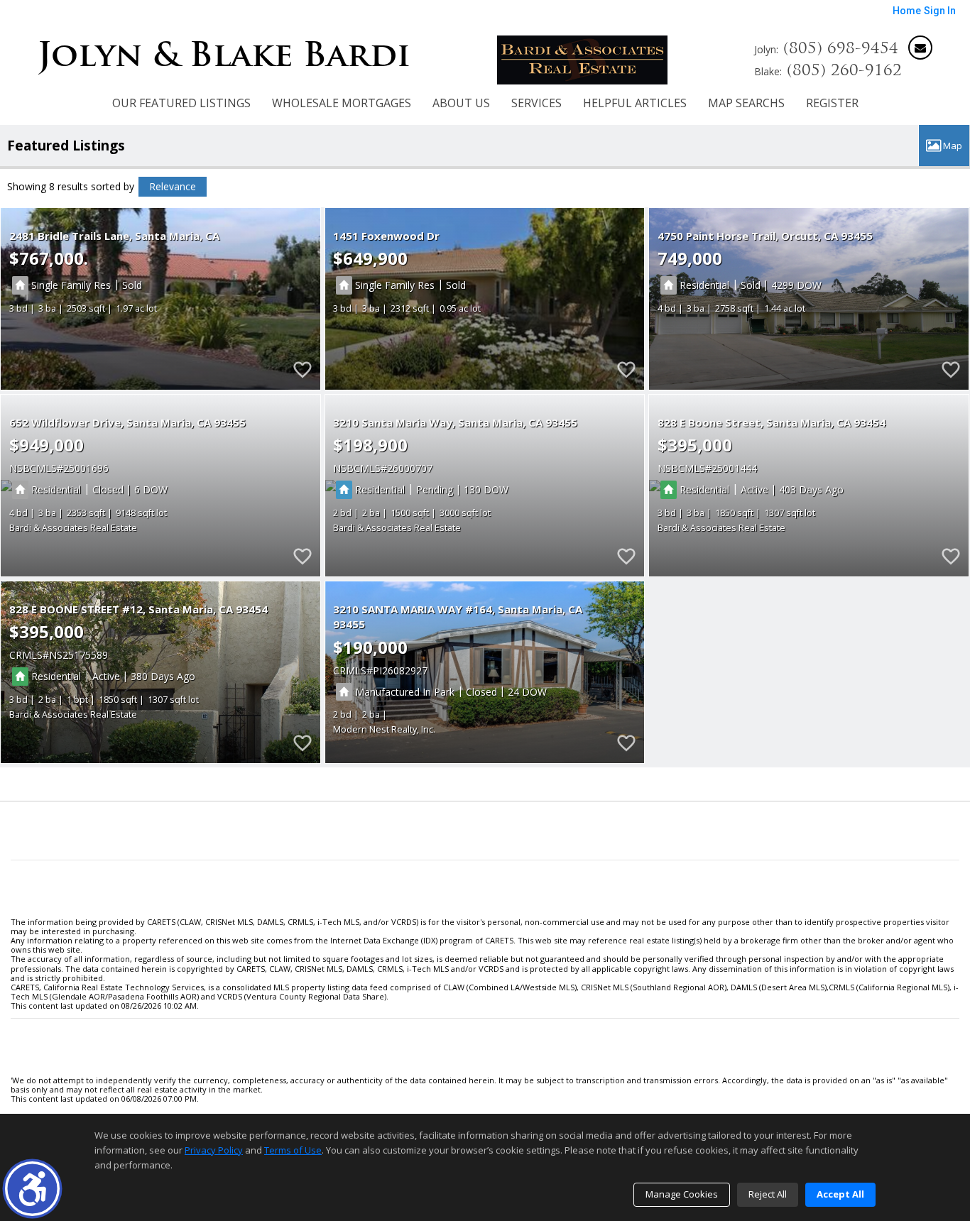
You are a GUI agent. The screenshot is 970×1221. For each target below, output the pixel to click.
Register (832, 103)
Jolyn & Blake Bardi (224, 54)
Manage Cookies (681, 1194)
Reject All (767, 1194)
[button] (32, 1188)
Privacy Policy (214, 1150)
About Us (461, 103)
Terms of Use (293, 1150)
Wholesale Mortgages (341, 103)
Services (536, 103)
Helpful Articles (635, 103)
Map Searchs (746, 103)
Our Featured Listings (181, 103)
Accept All (840, 1194)
